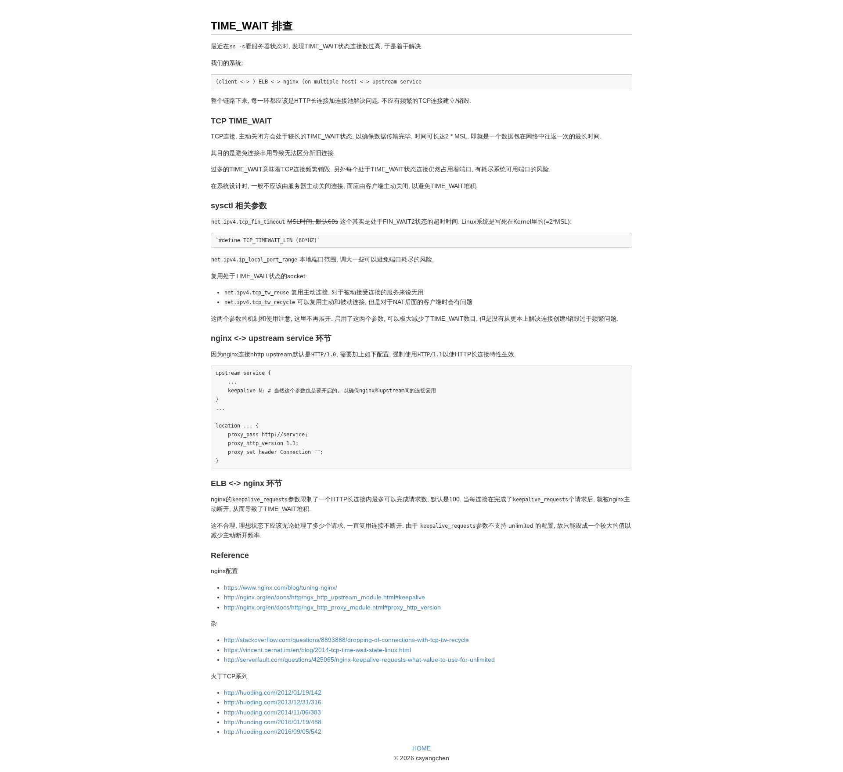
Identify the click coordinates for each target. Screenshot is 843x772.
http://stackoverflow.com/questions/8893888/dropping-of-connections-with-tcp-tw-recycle (346, 639)
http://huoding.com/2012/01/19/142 (272, 692)
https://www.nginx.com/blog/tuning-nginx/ (280, 587)
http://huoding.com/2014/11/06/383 (272, 712)
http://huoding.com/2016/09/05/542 (272, 731)
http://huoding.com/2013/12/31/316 (272, 702)
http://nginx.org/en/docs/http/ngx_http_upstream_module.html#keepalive (324, 597)
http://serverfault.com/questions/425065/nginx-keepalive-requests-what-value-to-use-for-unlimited (359, 659)
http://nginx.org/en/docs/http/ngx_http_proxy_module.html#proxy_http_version (332, 607)
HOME (421, 748)
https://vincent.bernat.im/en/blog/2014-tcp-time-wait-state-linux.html (317, 649)
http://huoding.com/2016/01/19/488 (272, 721)
